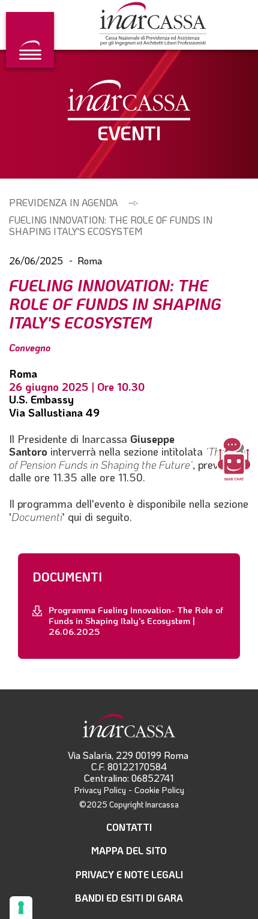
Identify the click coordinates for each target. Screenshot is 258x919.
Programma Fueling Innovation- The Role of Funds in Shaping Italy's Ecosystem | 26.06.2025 (136, 620)
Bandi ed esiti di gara (129, 897)
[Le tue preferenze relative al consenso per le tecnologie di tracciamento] (21, 907)
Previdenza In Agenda (63, 202)
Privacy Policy (100, 790)
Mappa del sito (129, 850)
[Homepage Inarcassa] (153, 25)
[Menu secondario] (30, 40)
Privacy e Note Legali (129, 874)
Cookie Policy (159, 790)
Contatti (129, 827)
